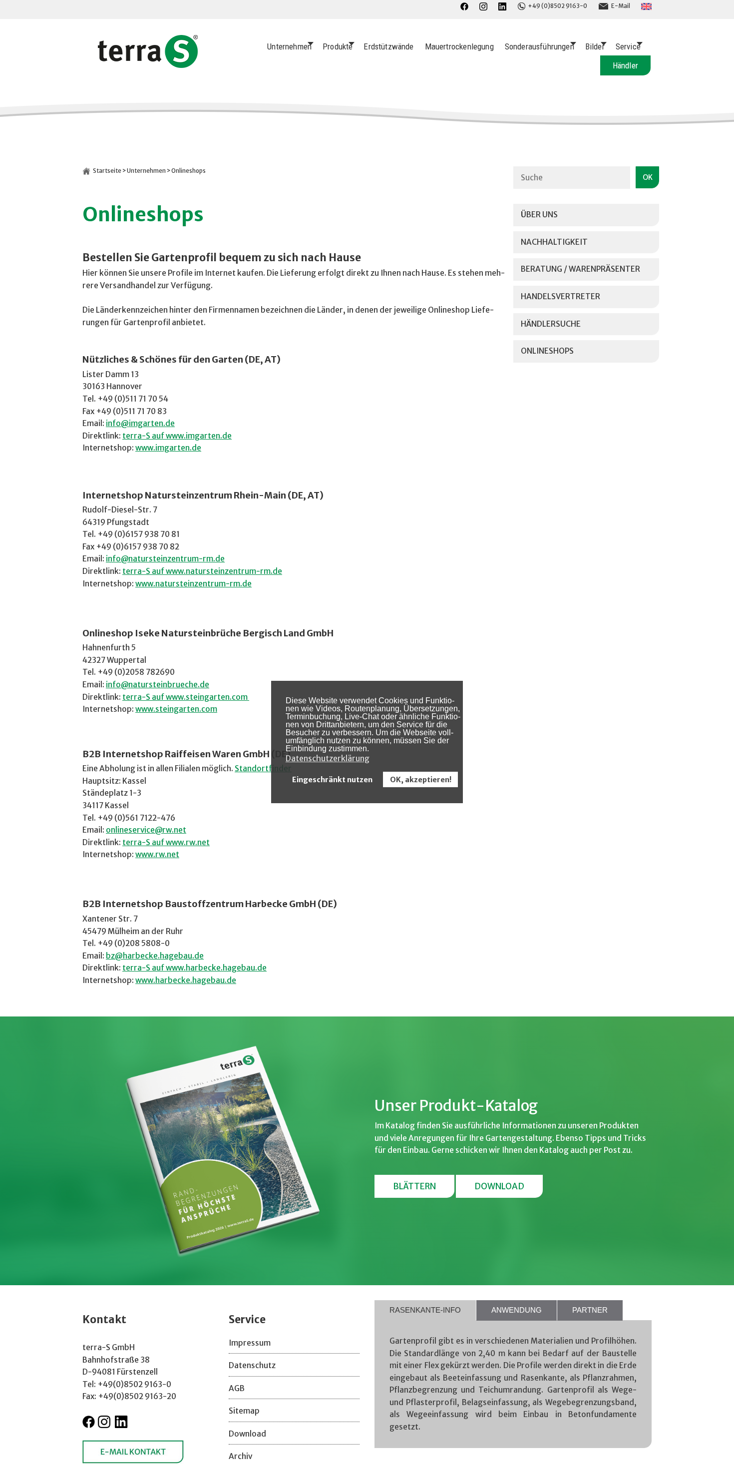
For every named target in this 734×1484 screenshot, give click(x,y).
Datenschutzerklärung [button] (327, 758)
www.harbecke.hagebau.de (185, 980)
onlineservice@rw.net (146, 830)
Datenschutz (252, 1365)
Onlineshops (547, 351)
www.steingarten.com (176, 709)
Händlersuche (551, 324)
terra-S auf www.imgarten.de (177, 436)
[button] (371, 749)
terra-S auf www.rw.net (166, 842)
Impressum (250, 1343)
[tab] (425, 1310)
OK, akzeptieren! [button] (420, 779)
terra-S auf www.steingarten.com (185, 697)
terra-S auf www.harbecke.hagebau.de (194, 968)
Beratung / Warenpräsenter (580, 269)
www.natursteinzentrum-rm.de (193, 583)
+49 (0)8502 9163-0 (557, 5)
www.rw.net (157, 854)
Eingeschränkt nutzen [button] (332, 779)
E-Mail (620, 5)
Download (499, 1186)
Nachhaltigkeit (554, 242)
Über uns (539, 214)
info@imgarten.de (140, 423)
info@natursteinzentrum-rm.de (165, 558)
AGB (237, 1388)
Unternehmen (146, 170)
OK (648, 177)
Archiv (240, 1456)
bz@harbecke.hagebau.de (155, 956)
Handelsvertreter (560, 296)
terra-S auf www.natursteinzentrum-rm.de (202, 571)
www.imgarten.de (168, 448)
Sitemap (244, 1411)
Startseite (107, 170)
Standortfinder (263, 768)
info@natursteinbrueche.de (157, 684)
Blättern (414, 1186)
